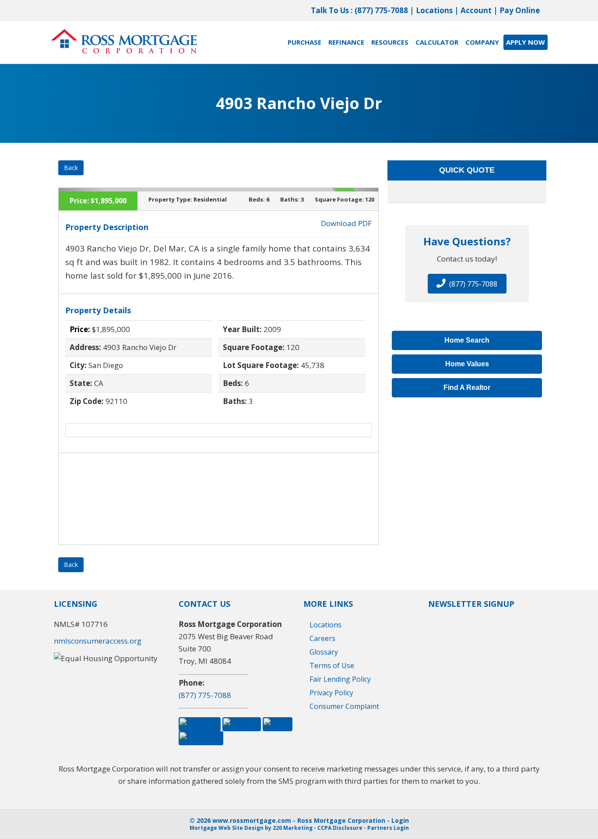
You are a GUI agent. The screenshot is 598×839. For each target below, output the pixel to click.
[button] (467, 284)
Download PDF (346, 223)
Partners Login (388, 828)
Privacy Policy (331, 692)
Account (476, 10)
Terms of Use (332, 665)
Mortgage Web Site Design (227, 828)
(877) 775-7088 (381, 10)
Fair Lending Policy (340, 679)
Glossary (324, 652)
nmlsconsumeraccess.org (97, 641)
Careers (322, 638)
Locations (434, 10)
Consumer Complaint (344, 706)
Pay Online (520, 10)
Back (71, 167)
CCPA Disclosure (339, 828)
